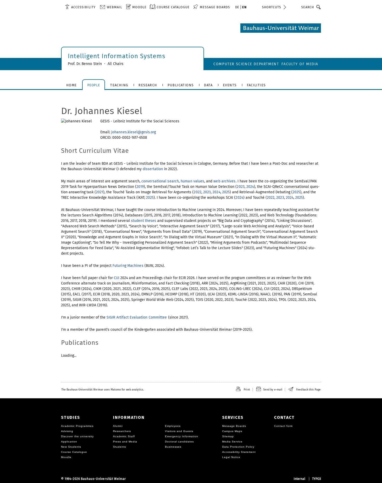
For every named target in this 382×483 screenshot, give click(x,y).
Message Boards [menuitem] (215, 7)
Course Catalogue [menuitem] (173, 7)
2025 (226, 192)
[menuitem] (80, 7)
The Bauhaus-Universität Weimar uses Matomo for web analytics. (102, 389)
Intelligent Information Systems (116, 56)
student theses (143, 221)
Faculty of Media (299, 64)
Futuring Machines (128, 265)
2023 (240, 186)
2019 (140, 186)
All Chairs (115, 64)
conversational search (160, 181)
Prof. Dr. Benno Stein (85, 64)
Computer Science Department (246, 64)
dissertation (153, 169)
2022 (197, 192)
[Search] (318, 7)
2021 (99, 192)
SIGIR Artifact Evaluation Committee (137, 317)
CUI (116, 278)
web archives (224, 181)
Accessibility (83, 7)
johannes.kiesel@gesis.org (133, 132)
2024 (250, 186)
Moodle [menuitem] (139, 7)
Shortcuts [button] (271, 7)
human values (192, 181)
